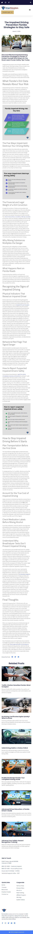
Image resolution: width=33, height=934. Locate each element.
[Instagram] (5, 923)
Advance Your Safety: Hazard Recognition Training (12, 841)
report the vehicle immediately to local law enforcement (14, 375)
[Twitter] (8, 923)
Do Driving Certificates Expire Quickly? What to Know (16, 717)
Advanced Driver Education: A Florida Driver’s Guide (15, 810)
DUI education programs (24, 574)
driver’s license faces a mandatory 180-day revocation (17, 217)
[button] (30, 2)
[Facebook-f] (2, 923)
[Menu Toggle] (30, 10)
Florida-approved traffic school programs (19, 644)
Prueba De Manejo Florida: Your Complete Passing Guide (13, 778)
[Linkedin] (14, 923)
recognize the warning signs (22, 305)
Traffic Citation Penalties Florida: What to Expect (16, 686)
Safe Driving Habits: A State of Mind (15, 748)
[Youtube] (11, 923)
